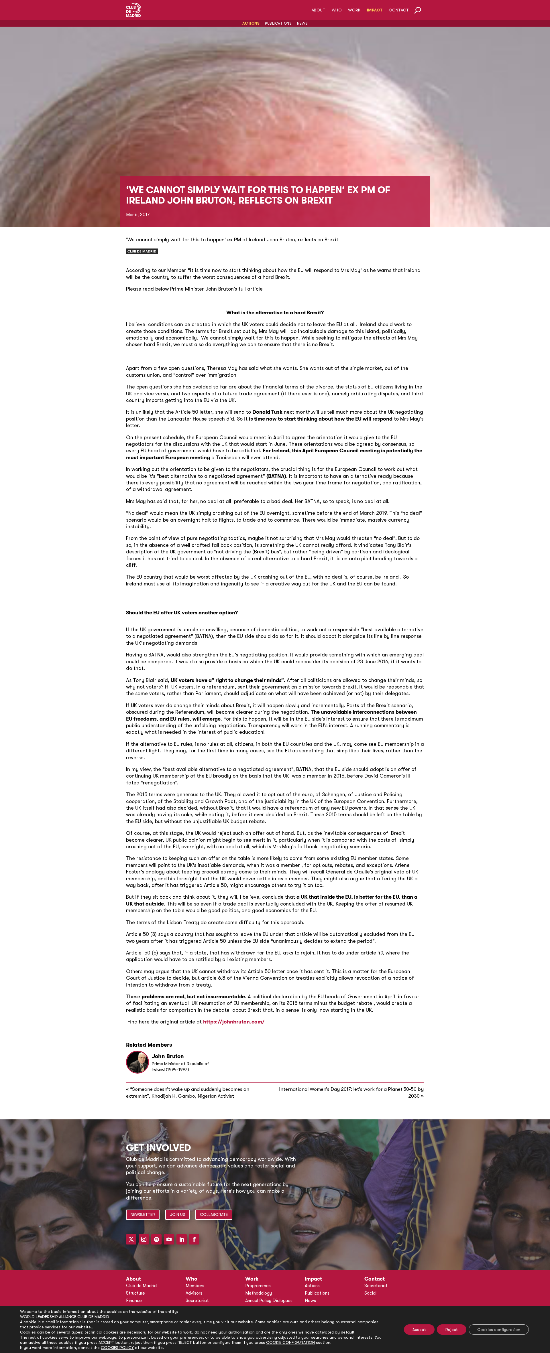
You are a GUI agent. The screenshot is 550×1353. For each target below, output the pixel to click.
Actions (251, 23)
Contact (399, 10)
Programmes (258, 1285)
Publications (278, 23)
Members (195, 1285)
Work (354, 10)
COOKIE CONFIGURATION (290, 1342)
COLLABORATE (214, 1214)
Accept (419, 1329)
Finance (134, 1300)
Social (370, 1293)
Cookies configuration (498, 1329)
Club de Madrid (141, 251)
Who (337, 10)
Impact (374, 10)
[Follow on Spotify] (156, 1239)
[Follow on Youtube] (169, 1239)
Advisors (194, 1293)
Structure (135, 1293)
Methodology (258, 1293)
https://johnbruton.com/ (234, 1022)
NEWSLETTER (143, 1214)
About (318, 10)
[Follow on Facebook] (194, 1239)
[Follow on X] (131, 1239)
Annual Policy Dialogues (268, 1300)
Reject (451, 1329)
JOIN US (177, 1214)
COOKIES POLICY (117, 1347)
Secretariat (197, 1300)
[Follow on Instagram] (144, 1239)
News (302, 23)
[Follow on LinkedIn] (181, 1239)
